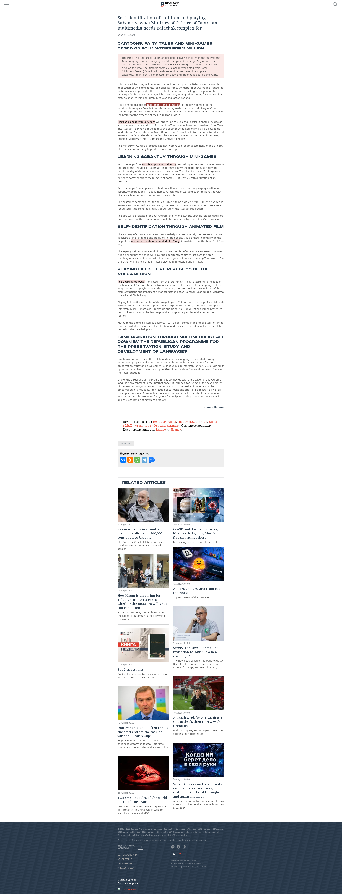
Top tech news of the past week (196, 593)
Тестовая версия (128, 883)
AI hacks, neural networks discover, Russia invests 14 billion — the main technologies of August (198, 795)
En (180, 853)
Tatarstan (125, 443)
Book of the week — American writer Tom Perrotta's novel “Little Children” (142, 673)
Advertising (125, 859)
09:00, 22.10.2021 (126, 35)
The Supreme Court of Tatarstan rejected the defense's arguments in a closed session (142, 538)
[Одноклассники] (130, 460)
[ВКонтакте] (123, 460)
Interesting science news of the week (195, 535)
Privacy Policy (126, 868)
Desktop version (127, 880)
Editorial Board (127, 855)
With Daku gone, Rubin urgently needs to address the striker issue (198, 725)
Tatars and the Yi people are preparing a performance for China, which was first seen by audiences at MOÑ (142, 805)
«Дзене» (175, 429)
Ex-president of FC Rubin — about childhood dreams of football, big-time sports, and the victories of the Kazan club (143, 737)
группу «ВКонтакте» (192, 422)
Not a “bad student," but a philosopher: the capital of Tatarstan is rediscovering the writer (142, 607)
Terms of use (125, 863)
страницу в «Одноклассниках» (157, 426)
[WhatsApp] (137, 460)
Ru (173, 853)
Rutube (161, 429)
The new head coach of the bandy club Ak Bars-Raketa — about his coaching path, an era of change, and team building (198, 657)
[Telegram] (144, 460)
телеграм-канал (164, 422)
